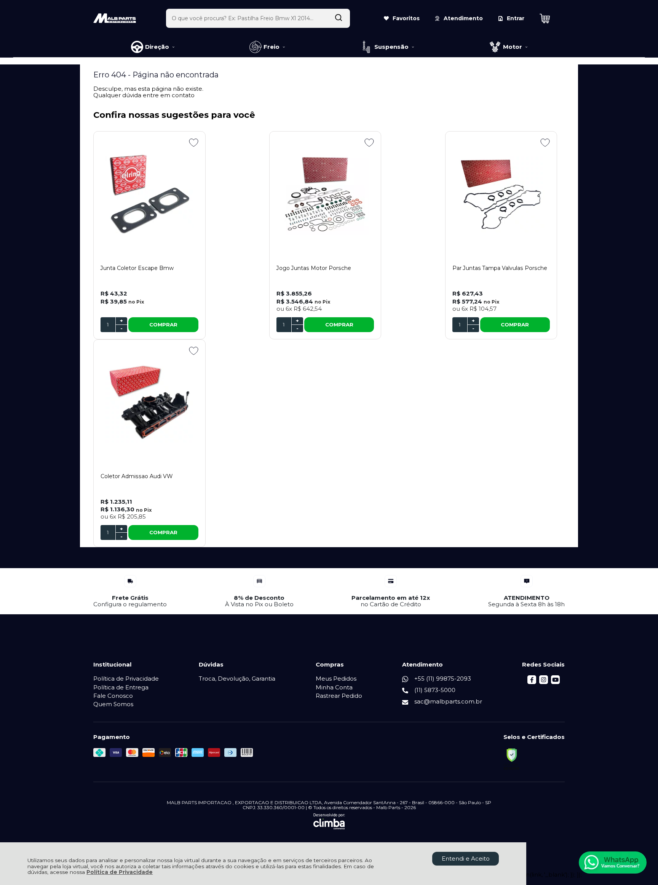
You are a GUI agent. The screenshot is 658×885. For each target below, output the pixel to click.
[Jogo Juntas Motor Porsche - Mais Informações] (325, 194)
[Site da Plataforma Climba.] (329, 821)
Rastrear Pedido (339, 695)
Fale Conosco (113, 695)
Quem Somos (113, 704)
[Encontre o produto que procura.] (338, 18)
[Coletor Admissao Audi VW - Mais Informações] (149, 402)
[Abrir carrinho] (550, 18)
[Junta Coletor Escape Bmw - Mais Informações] (149, 194)
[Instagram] (543, 682)
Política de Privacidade (119, 872)
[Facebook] (531, 682)
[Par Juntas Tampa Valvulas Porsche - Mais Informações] (501, 194)
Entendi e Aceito (466, 858)
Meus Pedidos (336, 678)
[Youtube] (555, 682)
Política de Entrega (121, 687)
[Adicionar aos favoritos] (193, 142)
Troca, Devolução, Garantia (237, 678)
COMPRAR (163, 324)
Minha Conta (334, 687)
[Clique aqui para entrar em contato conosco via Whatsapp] (613, 862)
